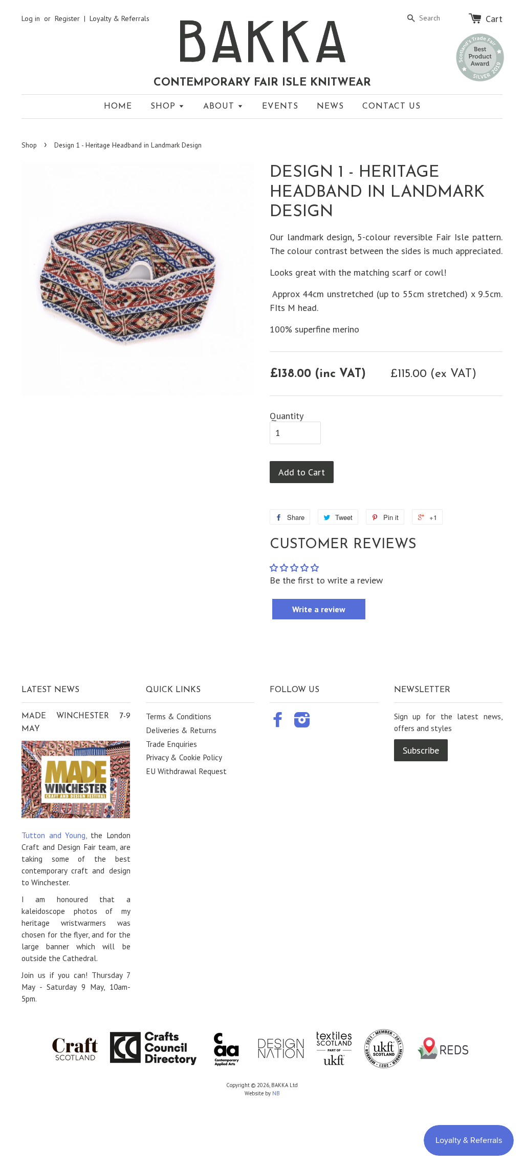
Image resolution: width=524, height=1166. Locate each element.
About (220, 106)
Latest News (50, 690)
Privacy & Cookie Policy (184, 757)
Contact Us (391, 106)
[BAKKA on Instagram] (302, 723)
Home (118, 106)
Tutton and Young (53, 835)
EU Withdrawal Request (186, 771)
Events (280, 106)
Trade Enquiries (171, 744)
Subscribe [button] (421, 750)
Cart (494, 18)
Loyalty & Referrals (119, 18)
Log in (30, 18)
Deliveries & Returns (181, 730)
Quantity (286, 416)
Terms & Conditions (178, 716)
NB (276, 1093)
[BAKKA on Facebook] (278, 723)
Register (67, 18)
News (330, 106)
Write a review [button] (318, 609)
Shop (164, 106)
